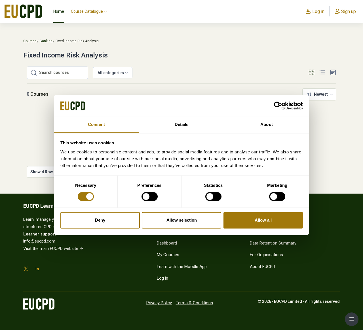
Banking (46, 41)
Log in (162, 278)
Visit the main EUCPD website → (53, 248)
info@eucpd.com (39, 241)
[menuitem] (319, 94)
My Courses (168, 254)
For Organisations (266, 254)
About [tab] (266, 124)
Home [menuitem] (58, 11)
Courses (30, 41)
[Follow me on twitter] (26, 270)
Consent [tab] (96, 124)
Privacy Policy (159, 302)
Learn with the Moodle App (182, 266)
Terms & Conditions (194, 302)
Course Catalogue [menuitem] (87, 11)
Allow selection (181, 220)
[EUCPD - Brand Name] (23, 11)
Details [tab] (182, 124)
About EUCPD (262, 266)
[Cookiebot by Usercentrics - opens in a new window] (278, 106)
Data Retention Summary (273, 243)
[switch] (146, 196)
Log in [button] (318, 11)
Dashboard (167, 243)
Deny (100, 220)
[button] (311, 72)
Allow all (263, 220)
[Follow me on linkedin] (37, 270)
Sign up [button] (348, 11)
